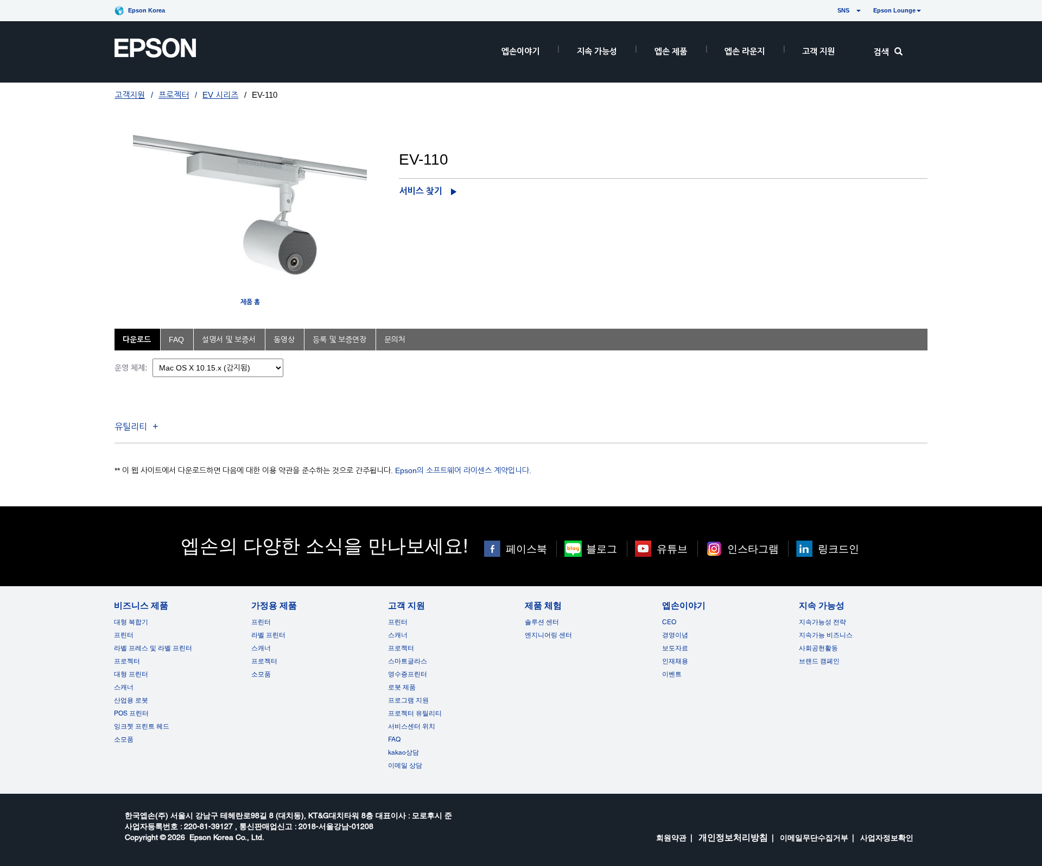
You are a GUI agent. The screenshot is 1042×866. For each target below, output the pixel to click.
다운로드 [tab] (137, 339)
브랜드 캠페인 (819, 661)
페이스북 (526, 549)
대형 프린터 (131, 674)
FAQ (394, 739)
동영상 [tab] (284, 339)
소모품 (124, 739)
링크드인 (838, 549)
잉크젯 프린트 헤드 (141, 726)
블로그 (601, 549)
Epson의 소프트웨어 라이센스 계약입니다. (463, 470)
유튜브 (672, 549)
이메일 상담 (405, 765)
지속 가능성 (597, 51)
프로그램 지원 (408, 700)
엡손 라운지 (745, 51)
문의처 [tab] (394, 339)
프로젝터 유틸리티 (415, 713)
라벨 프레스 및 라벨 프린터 (153, 648)
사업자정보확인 (886, 837)
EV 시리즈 (220, 94)
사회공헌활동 (818, 648)
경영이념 (675, 635)
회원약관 (671, 837)
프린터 (124, 635)
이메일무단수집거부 (814, 837)
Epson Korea (146, 10)
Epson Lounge (894, 10)
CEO (669, 622)
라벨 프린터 (268, 635)
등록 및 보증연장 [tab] (339, 339)
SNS (830, 10)
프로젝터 (173, 94)
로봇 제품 (402, 687)
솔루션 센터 (542, 622)
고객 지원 (818, 51)
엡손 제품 (671, 51)
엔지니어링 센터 (548, 635)
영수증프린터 (407, 674)
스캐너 (124, 687)
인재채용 (675, 661)
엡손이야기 (520, 51)
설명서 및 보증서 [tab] (229, 339)
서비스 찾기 (420, 191)
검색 (881, 52)
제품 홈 (250, 302)
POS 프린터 (131, 713)
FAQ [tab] (176, 339)
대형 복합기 (131, 622)
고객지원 (130, 94)
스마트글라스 (407, 661)
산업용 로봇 (131, 700)
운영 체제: (131, 367)
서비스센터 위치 (411, 726)
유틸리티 (131, 426)
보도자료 (675, 648)
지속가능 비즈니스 (826, 635)
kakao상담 (403, 752)
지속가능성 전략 (822, 622)
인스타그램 (753, 549)
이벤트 (672, 674)
